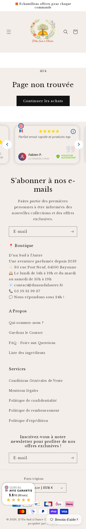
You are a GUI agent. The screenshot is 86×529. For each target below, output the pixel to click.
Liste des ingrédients (27, 353)
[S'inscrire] (72, 231)
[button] (9, 32)
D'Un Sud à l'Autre (31, 519)
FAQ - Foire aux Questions (32, 343)
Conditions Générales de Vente (36, 381)
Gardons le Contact (26, 333)
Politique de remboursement (34, 411)
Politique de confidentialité (33, 401)
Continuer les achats (43, 101)
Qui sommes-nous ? (26, 323)
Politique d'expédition (28, 421)
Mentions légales (23, 391)
